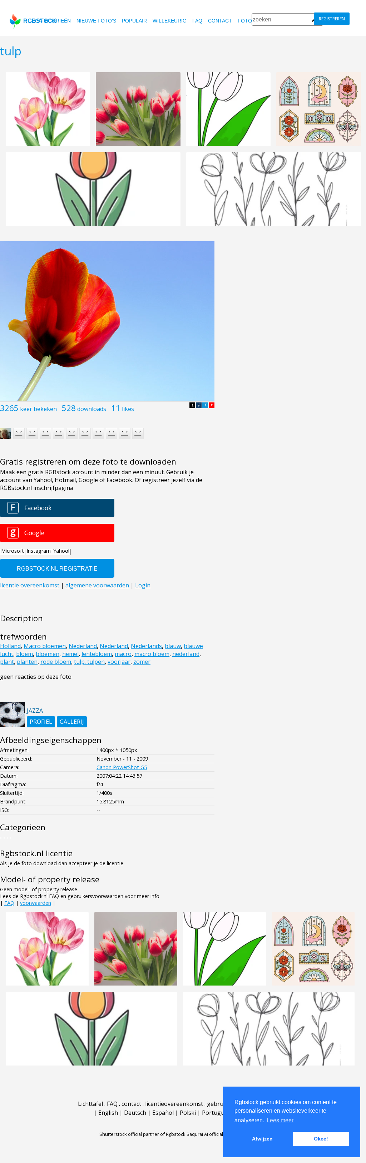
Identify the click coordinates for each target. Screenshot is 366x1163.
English (108, 1113)
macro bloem (151, 654)
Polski (188, 1113)
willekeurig (170, 21)
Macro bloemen (45, 646)
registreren (332, 19)
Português (216, 1113)
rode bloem (55, 662)
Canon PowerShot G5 (122, 767)
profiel (41, 722)
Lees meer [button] (280, 1120)
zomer (141, 662)
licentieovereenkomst (174, 1104)
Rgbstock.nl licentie (36, 853)
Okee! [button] (321, 1139)
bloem (24, 654)
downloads (91, 409)
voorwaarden (35, 902)
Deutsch (135, 1113)
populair (134, 21)
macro (123, 654)
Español (163, 1113)
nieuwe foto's (96, 21)
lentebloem (96, 654)
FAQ (197, 21)
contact (220, 21)
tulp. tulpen (89, 662)
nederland (185, 654)
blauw (173, 646)
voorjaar (119, 662)
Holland (10, 646)
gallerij (72, 722)
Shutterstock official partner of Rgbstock (142, 1134)
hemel (70, 654)
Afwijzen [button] (262, 1139)
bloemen (47, 654)
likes (128, 409)
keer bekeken (38, 409)
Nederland (83, 646)
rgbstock (39, 21)
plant (7, 662)
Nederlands (146, 646)
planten (27, 662)
